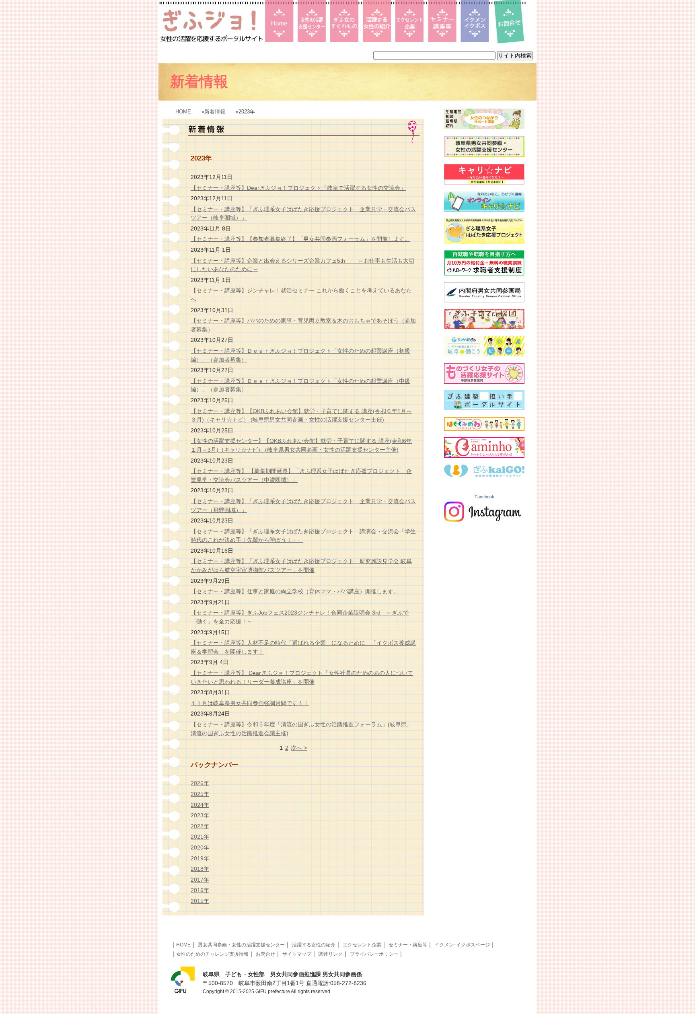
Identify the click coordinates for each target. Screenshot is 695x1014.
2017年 (200, 879)
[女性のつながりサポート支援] (484, 127)
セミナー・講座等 (408, 945)
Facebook (484, 496)
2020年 (200, 847)
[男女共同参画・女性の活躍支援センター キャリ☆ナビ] (484, 182)
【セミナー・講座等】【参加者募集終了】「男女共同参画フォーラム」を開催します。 (300, 239)
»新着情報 (213, 112)
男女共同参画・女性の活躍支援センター (241, 945)
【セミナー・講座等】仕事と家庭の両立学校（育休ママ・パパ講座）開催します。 (295, 591)
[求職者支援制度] (484, 273)
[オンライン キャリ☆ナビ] (484, 209)
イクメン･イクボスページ (462, 945)
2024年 (200, 805)
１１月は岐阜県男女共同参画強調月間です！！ (250, 703)
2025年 (200, 794)
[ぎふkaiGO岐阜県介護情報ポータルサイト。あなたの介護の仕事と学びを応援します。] (484, 475)
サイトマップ (296, 954)
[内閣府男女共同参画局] (484, 300)
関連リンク (331, 954)
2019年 (200, 858)
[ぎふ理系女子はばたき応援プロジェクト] (484, 242)
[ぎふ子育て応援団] (484, 327)
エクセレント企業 (362, 945)
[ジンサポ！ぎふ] (484, 354)
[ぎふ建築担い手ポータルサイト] (484, 408)
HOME (183, 112)
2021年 (200, 836)
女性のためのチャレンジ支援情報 (212, 954)
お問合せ (265, 954)
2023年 (200, 815)
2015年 (200, 901)
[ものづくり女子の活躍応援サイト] (484, 381)
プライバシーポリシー (374, 954)
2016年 (200, 890)
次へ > (299, 748)
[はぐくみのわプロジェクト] (484, 429)
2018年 (200, 869)
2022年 (200, 826)
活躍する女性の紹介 (313, 945)
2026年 (200, 783)
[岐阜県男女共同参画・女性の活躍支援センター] (484, 155)
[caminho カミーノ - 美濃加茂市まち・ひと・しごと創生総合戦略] (484, 455)
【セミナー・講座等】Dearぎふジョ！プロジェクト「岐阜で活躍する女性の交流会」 (298, 188)
